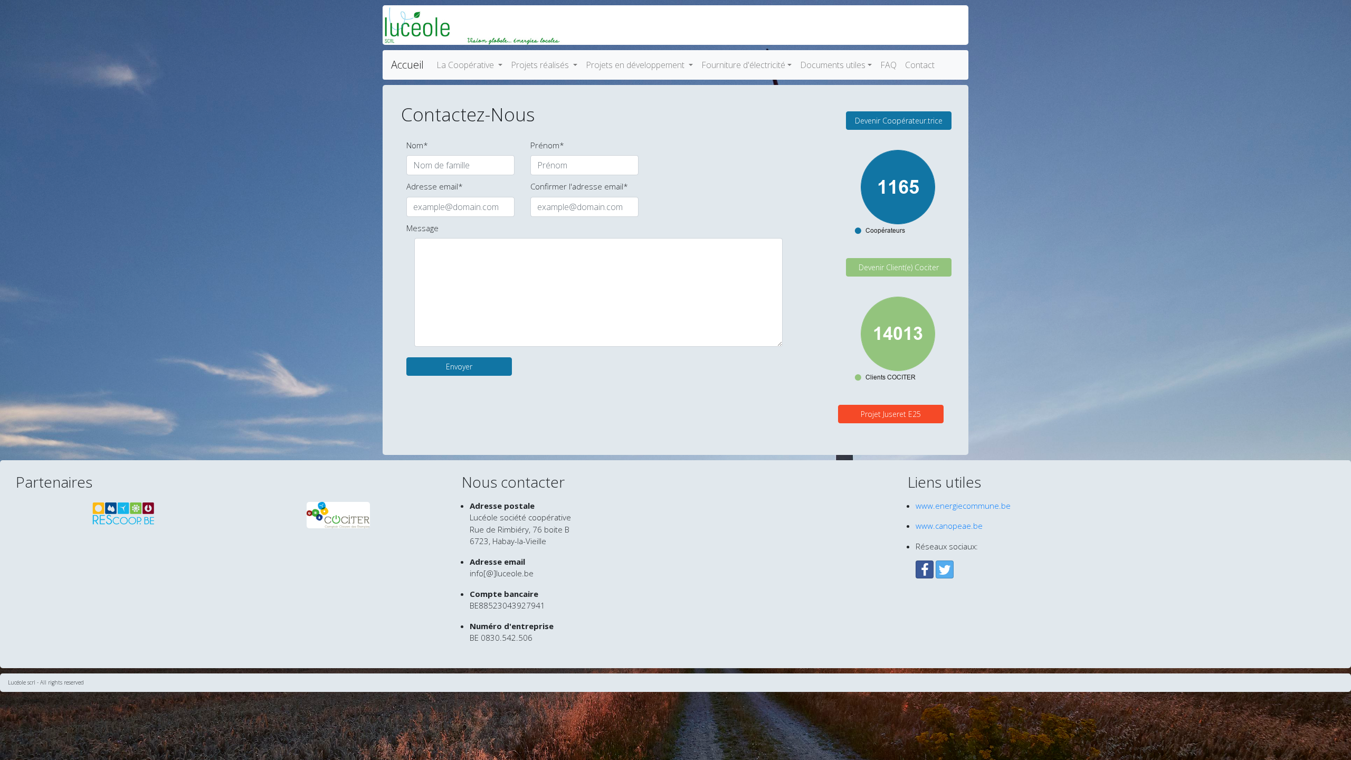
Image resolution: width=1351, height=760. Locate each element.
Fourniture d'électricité (743, 65)
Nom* (417, 145)
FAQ (888, 65)
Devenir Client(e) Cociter (899, 267)
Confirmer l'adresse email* (579, 186)
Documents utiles (832, 65)
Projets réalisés (541, 65)
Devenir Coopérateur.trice (899, 121)
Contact (920, 65)
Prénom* (547, 145)
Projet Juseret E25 (891, 414)
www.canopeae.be (949, 525)
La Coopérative (466, 65)
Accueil (407, 65)
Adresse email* (434, 186)
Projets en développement (636, 65)
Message (422, 228)
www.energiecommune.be (963, 505)
